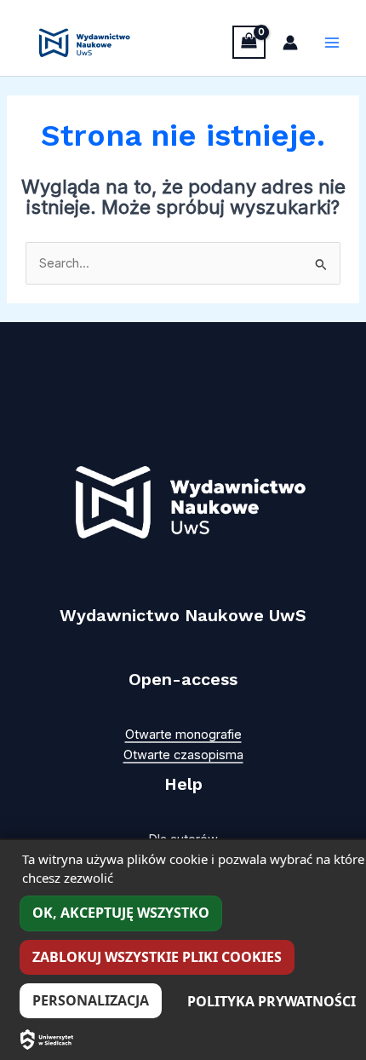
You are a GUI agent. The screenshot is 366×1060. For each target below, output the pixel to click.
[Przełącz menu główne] (332, 43)
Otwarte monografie (183, 734)
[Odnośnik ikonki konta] (290, 42)
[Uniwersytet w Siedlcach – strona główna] (46, 1039)
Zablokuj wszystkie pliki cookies (157, 957)
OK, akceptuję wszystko (120, 912)
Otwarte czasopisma (183, 755)
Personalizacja (90, 1000)
